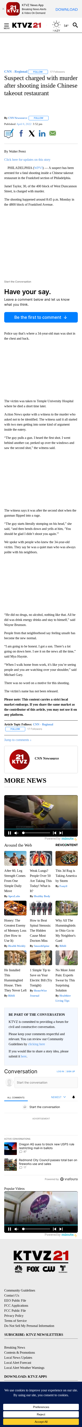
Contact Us (11, 1295)
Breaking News (14, 1347)
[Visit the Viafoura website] (69, 1179)
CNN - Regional (43, 724)
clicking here (36, 1044)
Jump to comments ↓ (18, 740)
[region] (41, 1126)
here (23, 1056)
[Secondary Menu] (9, 25)
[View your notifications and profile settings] (73, 1097)
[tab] (16, 1097)
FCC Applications (16, 1305)
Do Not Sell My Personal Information (29, 1326)
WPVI (38, 168)
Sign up (70, 1071)
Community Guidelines (19, 1290)
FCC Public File (15, 1310)
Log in (60, 1071)
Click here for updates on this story (27, 159)
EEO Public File (15, 1300)
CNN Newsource (17, 117)
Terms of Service (15, 1320)
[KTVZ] (29, 25)
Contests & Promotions (19, 1352)
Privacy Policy (14, 1315)
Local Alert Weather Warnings (24, 1367)
